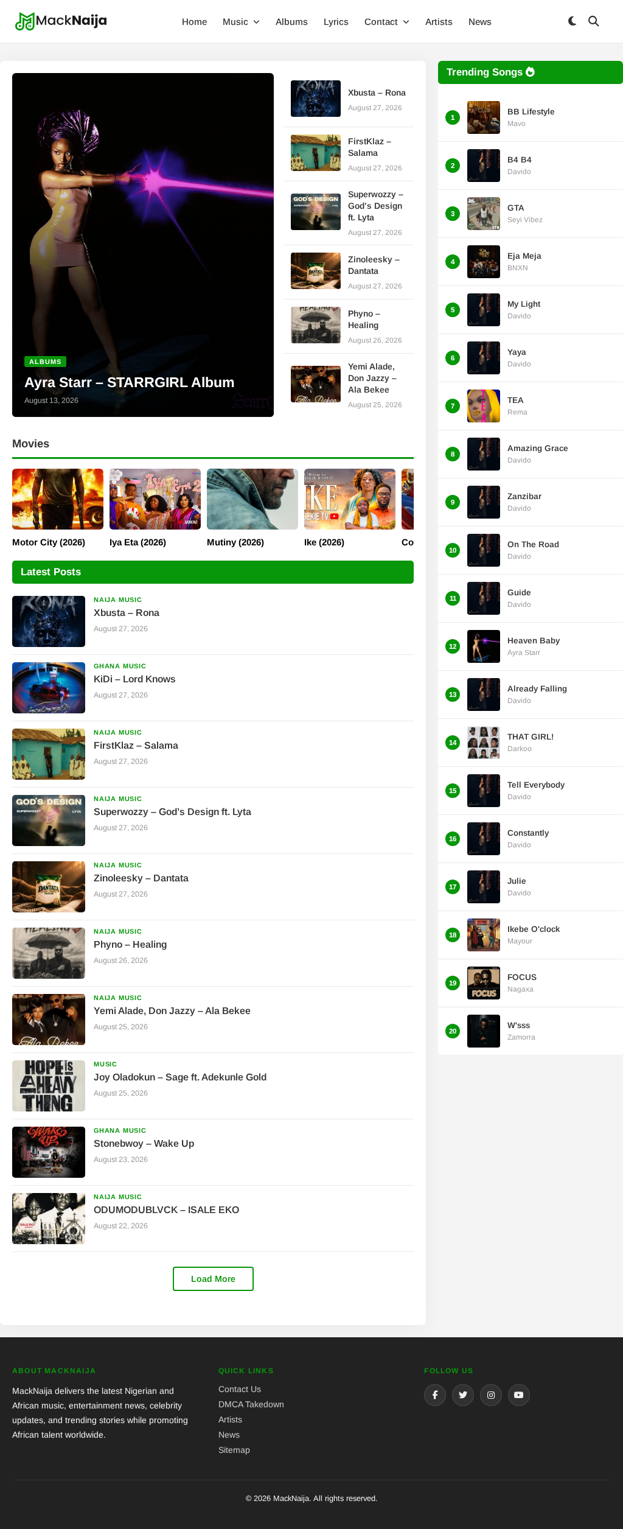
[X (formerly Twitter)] (463, 1395)
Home (194, 21)
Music (237, 21)
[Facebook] (435, 1395)
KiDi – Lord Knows (135, 679)
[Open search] (593, 21)
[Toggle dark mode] (571, 21)
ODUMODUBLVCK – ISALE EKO (166, 1210)
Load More (213, 1279)
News (480, 21)
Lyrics (336, 21)
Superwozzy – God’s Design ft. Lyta (375, 205)
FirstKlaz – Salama (136, 745)
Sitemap (234, 1450)
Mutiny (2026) (235, 542)
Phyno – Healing (130, 944)
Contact (382, 21)
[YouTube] (519, 1395)
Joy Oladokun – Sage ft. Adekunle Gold (180, 1077)
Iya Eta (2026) (138, 542)
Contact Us (239, 1389)
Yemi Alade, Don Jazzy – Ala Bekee (372, 378)
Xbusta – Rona (377, 92)
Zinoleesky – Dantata (141, 878)
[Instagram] (491, 1395)
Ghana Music (120, 666)
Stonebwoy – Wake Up (144, 1143)
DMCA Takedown (251, 1404)
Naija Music (118, 599)
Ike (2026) (324, 542)
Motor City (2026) (48, 542)
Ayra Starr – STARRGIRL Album (129, 382)
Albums (292, 21)
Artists (439, 21)
